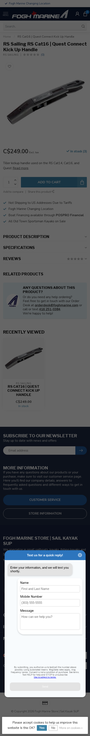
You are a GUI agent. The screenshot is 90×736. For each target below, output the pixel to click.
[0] (85, 14)
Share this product (39, 192)
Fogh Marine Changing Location (30, 209)
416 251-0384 (49, 309)
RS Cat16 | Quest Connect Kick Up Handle (46, 37)
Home (7, 37)
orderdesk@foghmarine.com (56, 305)
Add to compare (13, 192)
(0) (42, 55)
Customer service (45, 500)
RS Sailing (11, 55)
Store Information (45, 513)
